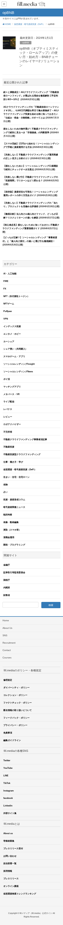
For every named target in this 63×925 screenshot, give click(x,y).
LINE (5, 775)
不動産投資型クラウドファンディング (21, 454)
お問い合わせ (9, 856)
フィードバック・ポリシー (16, 718)
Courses (7, 657)
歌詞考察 (7, 514)
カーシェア (8, 341)
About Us (7, 628)
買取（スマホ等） (12, 530)
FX (4, 288)
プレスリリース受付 (13, 848)
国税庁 (6, 580)
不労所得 (7, 432)
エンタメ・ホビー (12, 334)
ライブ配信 (8, 401)
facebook (8, 798)
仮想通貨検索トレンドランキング (19, 893)
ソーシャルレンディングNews (18, 371)
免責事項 (7, 732)
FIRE (5, 281)
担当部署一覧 (9, 863)
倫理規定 (7, 680)
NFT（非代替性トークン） (16, 296)
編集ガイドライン (12, 740)
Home (6, 620)
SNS (5, 635)
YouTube (7, 768)
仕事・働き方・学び (13, 462)
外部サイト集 (9, 813)
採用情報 (7, 871)
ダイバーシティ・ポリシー (16, 687)
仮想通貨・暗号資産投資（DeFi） (19, 469)
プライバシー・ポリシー (15, 725)
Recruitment (9, 642)
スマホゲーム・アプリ (14, 356)
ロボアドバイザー (12, 424)
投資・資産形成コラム (14, 499)
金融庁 (6, 565)
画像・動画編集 (11, 522)
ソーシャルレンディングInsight (19, 364)
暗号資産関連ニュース (14, 507)
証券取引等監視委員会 (14, 572)
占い (5, 492)
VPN (5, 319)
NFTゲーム (8, 303)
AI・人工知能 (9, 273)
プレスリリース (11, 878)
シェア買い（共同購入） (15, 349)
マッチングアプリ (12, 386)
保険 (5, 484)
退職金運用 (8, 537)
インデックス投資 (12, 326)
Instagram (8, 790)
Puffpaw (7, 311)
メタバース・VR (11, 394)
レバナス (7, 409)
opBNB (25, 42)
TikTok (6, 783)
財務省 (6, 595)
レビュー (7, 416)
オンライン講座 (11, 886)
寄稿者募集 (8, 841)
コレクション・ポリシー (15, 695)
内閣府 (6, 587)
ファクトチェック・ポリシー (17, 702)
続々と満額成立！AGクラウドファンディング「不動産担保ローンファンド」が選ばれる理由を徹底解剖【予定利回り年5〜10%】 (31, 96)
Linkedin (7, 805)
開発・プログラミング (14, 544)
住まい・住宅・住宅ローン (16, 477)
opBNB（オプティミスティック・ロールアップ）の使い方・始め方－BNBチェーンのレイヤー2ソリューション (39, 57)
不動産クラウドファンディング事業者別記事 (25, 439)
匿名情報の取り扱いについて (17, 710)
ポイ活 (6, 379)
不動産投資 (8, 447)
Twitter (6, 760)
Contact (7, 650)
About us (8, 833)
